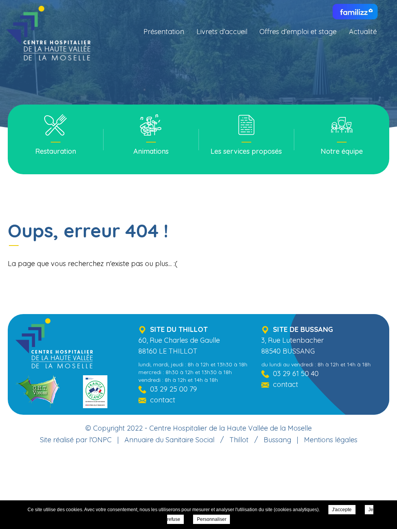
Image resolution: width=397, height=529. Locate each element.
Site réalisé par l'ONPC (76, 439)
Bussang (277, 439)
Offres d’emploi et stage (298, 31)
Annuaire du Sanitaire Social (169, 439)
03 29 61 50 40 (296, 373)
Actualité (363, 31)
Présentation (163, 31)
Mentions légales (330, 439)
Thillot (239, 439)
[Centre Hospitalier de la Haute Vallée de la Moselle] (48, 37)
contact (162, 399)
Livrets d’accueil (222, 31)
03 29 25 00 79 (173, 389)
